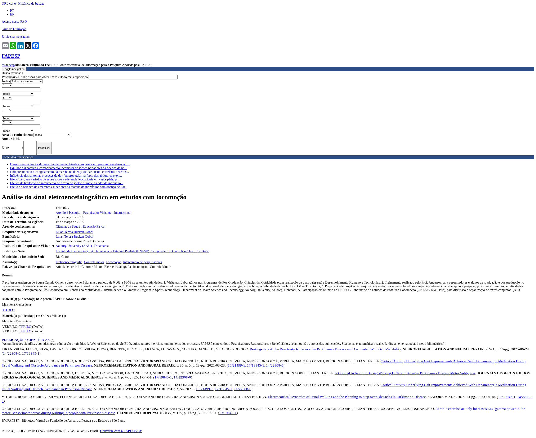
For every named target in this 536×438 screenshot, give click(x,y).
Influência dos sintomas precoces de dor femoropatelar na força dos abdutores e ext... (66, 175)
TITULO (8, 310)
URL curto (9, 3)
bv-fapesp (8, 65)
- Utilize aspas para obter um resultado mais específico (45, 77)
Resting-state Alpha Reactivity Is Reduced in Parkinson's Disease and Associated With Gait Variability (325, 349)
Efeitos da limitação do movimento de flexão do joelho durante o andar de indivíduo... (66, 183)
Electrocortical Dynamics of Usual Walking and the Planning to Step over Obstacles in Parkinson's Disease (347, 397)
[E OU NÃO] (7, 85)
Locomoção (113, 262)
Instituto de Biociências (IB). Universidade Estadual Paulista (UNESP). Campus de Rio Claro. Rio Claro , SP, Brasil (132, 251)
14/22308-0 (11, 353)
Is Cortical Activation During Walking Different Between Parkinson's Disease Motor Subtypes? (405, 373)
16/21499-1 (236, 365)
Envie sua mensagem (16, 36)
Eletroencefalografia (69, 262)
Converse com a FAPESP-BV (121, 431)
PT (12, 10)
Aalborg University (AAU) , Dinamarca (82, 246)
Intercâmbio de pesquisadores (142, 262)
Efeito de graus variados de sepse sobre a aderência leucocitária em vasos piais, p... (64, 179)
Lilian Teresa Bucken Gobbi (74, 232)
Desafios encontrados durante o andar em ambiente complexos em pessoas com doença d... (70, 164)
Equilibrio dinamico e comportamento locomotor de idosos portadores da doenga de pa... (68, 168)
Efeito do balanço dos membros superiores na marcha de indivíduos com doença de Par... (68, 187)
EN (12, 14)
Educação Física (93, 226)
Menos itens (23, 304)
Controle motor (94, 262)
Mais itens (8, 304)
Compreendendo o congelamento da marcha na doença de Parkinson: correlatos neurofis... (69, 172)
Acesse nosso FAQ (14, 21)
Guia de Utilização (14, 29)
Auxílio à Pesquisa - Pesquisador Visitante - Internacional (93, 212)
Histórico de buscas (31, 3)
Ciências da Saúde (68, 226)
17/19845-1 (30, 353)
